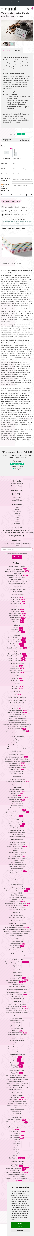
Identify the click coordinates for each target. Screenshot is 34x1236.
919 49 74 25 (17, 486)
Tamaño (3, 146)
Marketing (17, 509)
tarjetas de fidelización (17, 345)
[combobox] (22, 164)
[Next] (31, 30)
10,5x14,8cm (17, 158)
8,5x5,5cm (6, 158)
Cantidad (4, 164)
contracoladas (12, 381)
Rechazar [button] (20, 1226)
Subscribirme (17, 557)
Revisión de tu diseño (5, 179)
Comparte (25, 140)
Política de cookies (17, 497)
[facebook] (17, 494)
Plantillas (18, 51)
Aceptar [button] (20, 1223)
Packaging (17, 515)
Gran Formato (17, 511)
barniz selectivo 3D (10, 379)
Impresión (4, 174)
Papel (3, 169)
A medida (17, 523)
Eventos (17, 519)
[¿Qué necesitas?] (28, 9)
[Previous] (3, 30)
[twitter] (19, 494)
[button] (6, 152)
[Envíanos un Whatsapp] (12, 494)
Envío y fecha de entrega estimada (13, 195)
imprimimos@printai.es (17, 483)
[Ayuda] (6, 180)
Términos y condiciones (17, 500)
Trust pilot (4, 412)
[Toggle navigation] (2, 9)
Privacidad (17, 499)
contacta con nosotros (18, 432)
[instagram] (15, 494)
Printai (10, 272)
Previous (2, 249)
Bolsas (17, 517)
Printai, (4, 390)
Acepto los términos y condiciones (17, 553)
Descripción (7, 51)
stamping (17, 373)
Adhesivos (17, 513)
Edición (17, 507)
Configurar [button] (20, 1230)
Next (32, 249)
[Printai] (9, 9)
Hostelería (17, 521)
